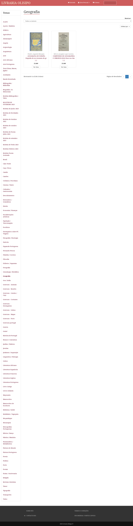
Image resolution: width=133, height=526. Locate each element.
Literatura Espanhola (10, 369)
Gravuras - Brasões (9, 289)
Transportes (7, 495)
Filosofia (6, 259)
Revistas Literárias (9, 482)
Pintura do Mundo (9, 448)
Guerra (5, 327)
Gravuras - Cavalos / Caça (10, 294)
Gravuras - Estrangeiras (7, 305)
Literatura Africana (9, 365)
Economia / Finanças (10, 210)
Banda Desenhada (9, 79)
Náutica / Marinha (9, 437)
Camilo (5, 172)
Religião (6, 478)
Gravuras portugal (9, 323)
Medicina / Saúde (9, 410)
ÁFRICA (5, 30)
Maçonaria (6, 395)
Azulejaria (6, 75)
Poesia (5, 456)
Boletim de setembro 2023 (10, 139)
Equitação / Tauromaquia (7, 222)
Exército (6, 242)
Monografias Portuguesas (7, 428)
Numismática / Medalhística (8, 443)
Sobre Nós (29, 511)
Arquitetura (7, 51)
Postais (5, 469)
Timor (5, 486)
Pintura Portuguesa (10, 452)
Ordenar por (125, 26)
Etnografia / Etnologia (10, 238)
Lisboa (5, 361)
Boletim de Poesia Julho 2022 (9, 133)
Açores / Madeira (9, 26)
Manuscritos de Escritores (8, 404)
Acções (5, 22)
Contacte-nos (31, 516)
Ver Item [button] (36, 67)
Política (5, 461)
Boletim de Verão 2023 (10, 145)
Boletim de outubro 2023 (10, 127)
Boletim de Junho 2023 (11, 109)
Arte (4, 56)
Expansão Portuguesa (10, 246)
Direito (5, 206)
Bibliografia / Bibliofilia (7, 84)
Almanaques (7, 39)
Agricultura (7, 34)
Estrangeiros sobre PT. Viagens (10, 233)
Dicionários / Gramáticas (7, 201)
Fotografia (6, 268)
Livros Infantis (8, 391)
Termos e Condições (81, 511)
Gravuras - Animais (10, 285)
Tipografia (6, 490)
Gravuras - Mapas (9, 314)
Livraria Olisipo (15, 3)
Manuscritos (7, 399)
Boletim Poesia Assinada (8, 154)
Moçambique (7, 418)
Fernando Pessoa (9, 251)
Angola (5, 43)
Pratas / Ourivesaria (10, 473)
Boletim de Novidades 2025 (10, 114)
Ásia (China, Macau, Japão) (10, 69)
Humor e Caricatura (10, 340)
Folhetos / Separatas (10, 263)
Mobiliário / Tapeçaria (10, 414)
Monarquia (7, 423)
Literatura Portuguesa (10, 382)
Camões (5, 176)
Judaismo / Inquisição (10, 352)
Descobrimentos (8, 195)
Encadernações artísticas (8, 216)
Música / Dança (8, 433)
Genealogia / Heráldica (11, 272)
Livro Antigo (7, 386)
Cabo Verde (7, 164)
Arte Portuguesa (8, 64)
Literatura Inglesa (9, 378)
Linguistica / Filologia (10, 357)
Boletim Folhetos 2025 (10, 149)
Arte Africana (7, 60)
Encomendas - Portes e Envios (84, 516)
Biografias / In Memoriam (8, 91)
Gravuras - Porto (9, 318)
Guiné (5, 331)
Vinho (5, 499)
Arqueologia (7, 47)
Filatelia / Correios (9, 255)
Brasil (5, 159)
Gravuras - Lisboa (9, 310)
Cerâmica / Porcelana (10, 181)
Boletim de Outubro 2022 (10, 120)
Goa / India (7, 280)
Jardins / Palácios (9, 344)
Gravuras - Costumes (10, 299)
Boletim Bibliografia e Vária (10, 97)
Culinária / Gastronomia (7, 190)
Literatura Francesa (10, 374)
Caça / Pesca (7, 168)
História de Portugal (10, 336)
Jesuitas (5, 348)
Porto (5, 465)
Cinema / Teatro (8, 185)
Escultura (6, 227)
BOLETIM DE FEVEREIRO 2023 (9, 103)
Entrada (72, 2)
